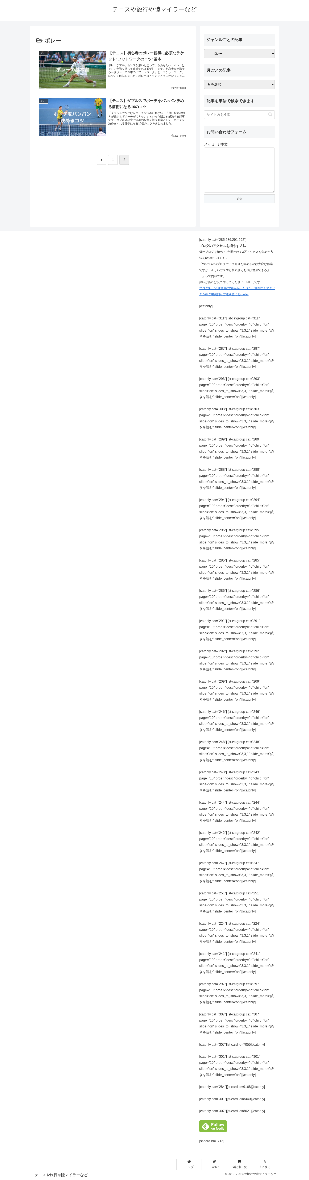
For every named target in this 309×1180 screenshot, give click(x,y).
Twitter (214, 1167)
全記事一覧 (239, 1167)
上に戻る (265, 1167)
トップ (189, 1167)
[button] (270, 114)
